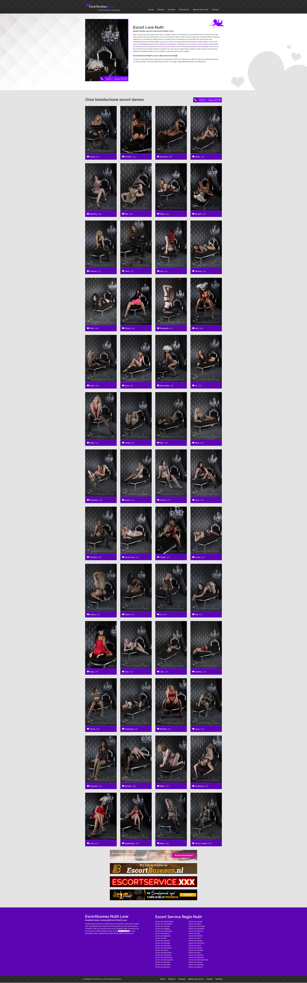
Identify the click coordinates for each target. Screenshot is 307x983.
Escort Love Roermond (196, 943)
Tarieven (160, 10)
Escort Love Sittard (195, 924)
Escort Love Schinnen (162, 926)
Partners (218, 979)
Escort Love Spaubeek (163, 936)
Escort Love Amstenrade (163, 931)
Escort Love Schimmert (163, 955)
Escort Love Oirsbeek (162, 941)
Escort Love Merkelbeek (163, 953)
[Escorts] (153, 894)
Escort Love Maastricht (196, 929)
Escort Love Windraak (162, 962)
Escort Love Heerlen (196, 921)
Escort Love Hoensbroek (163, 924)
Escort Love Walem (161, 950)
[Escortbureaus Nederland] (153, 868)
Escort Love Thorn (195, 938)
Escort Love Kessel (195, 948)
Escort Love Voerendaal (163, 948)
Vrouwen (171, 10)
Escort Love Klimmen (162, 933)
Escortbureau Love (89, 979)
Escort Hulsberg (203, 44)
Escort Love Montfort (196, 936)
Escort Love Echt (194, 933)
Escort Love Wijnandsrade (164, 921)
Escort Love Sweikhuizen (163, 957)
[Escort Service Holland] (153, 881)
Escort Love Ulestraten (163, 965)
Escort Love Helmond (196, 955)
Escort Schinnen (191, 44)
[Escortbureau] (103, 6)
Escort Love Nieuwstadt (197, 926)
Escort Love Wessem (196, 941)
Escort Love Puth (161, 938)
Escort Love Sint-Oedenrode (198, 960)
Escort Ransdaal (182, 46)
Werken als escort (200, 10)
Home (151, 10)
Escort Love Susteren (196, 931)
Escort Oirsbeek (170, 46)
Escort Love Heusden (196, 950)
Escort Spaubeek (150, 46)
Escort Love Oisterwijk (196, 965)
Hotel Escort (184, 10)
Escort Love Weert (195, 945)
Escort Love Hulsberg (162, 929)
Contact (215, 10)
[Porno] (153, 855)
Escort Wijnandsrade (169, 44)
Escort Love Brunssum (162, 967)
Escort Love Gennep (195, 962)
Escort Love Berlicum (196, 967)
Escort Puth (160, 46)
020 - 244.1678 (116, 78)
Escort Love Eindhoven (196, 957)
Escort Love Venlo (195, 953)
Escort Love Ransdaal (162, 943)
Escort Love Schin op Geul (164, 960)
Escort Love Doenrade (162, 945)
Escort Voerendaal (202, 46)
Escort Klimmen (138, 46)
